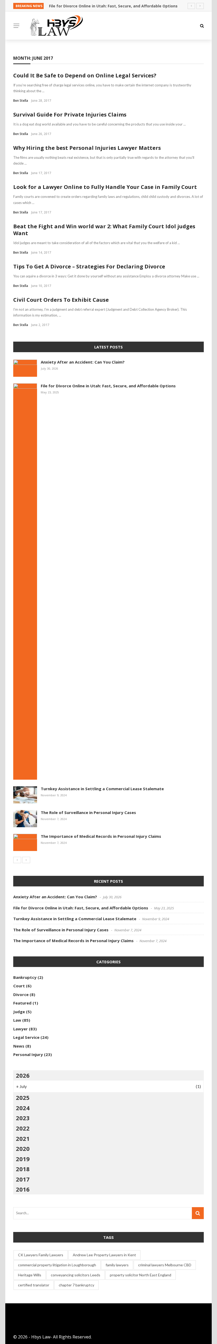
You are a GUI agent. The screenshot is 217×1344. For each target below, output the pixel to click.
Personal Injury (28, 1054)
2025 (23, 1097)
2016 (23, 1189)
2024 (23, 1108)
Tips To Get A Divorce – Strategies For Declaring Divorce (89, 266)
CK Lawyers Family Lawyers (40, 1255)
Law (17, 1020)
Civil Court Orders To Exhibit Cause (61, 299)
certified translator (33, 1285)
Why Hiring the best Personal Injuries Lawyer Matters (87, 147)
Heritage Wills (29, 1275)
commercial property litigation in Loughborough (57, 1265)
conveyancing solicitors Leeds (75, 1275)
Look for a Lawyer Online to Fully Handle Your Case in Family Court (105, 186)
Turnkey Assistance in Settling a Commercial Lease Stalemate (102, 788)
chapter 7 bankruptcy (76, 1285)
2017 (23, 1179)
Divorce (21, 994)
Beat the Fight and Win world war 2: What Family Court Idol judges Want (104, 230)
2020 (23, 1148)
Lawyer (20, 1028)
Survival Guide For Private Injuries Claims (69, 114)
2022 (23, 1128)
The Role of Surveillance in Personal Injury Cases (88, 812)
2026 (23, 1075)
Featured (22, 1003)
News (18, 1046)
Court (19, 985)
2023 (23, 1118)
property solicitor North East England (140, 1275)
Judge (19, 1011)
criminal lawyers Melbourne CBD (164, 1265)
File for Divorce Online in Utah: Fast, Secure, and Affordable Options (108, 385)
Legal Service (26, 1037)
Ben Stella (20, 100)
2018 (23, 1169)
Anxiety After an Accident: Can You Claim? (83, 362)
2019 (23, 1159)
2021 (23, 1138)
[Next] (26, 860)
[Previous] (17, 860)
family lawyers (117, 1265)
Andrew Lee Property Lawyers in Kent (104, 1255)
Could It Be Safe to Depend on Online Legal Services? (84, 75)
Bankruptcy (25, 977)
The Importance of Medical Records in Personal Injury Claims (101, 836)
